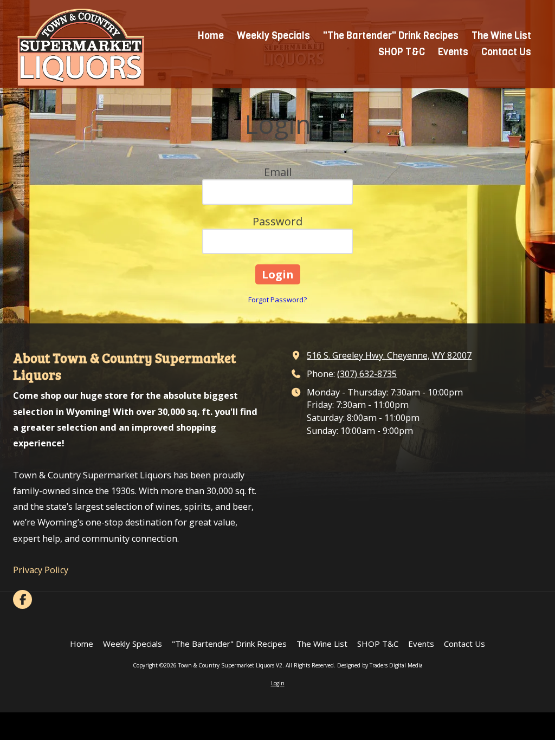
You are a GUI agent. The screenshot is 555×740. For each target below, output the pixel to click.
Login (278, 683)
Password (277, 221)
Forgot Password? (277, 299)
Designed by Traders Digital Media (380, 665)
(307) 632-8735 (367, 374)
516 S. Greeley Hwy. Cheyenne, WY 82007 (389, 355)
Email (278, 172)
